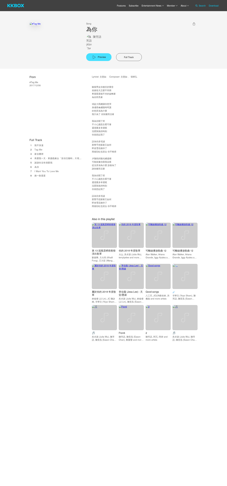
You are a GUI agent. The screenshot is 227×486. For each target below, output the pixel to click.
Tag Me (38, 149)
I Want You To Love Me (46, 171)
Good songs (152, 291)
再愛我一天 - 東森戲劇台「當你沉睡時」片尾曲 (58, 158)
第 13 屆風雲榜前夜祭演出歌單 (104, 252)
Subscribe (134, 5)
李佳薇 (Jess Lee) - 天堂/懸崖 (131, 293)
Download (214, 5)
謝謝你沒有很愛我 (43, 162)
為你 (36, 166)
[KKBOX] (16, 5)
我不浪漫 (38, 145)
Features (121, 5)
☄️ (174, 291)
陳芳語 (97, 37)
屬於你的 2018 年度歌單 (104, 293)
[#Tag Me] (35, 23)
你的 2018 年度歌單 (129, 250)
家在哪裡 (38, 153)
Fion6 (122, 333)
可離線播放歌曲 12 (156, 250)
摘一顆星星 (40, 175)
